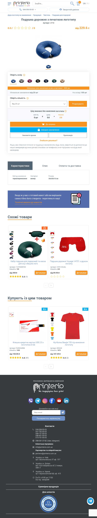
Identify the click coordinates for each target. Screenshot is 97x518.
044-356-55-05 (41, 429)
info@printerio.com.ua (44, 447)
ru (88, 3)
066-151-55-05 (41, 433)
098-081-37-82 (41, 440)
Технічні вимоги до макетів (28, 202)
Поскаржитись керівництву (48, 418)
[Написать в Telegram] (90, 501)
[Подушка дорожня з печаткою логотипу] (48, 66)
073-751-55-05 (41, 437)
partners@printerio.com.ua (45, 453)
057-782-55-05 (41, 431)
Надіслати (62, 412)
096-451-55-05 (41, 435)
